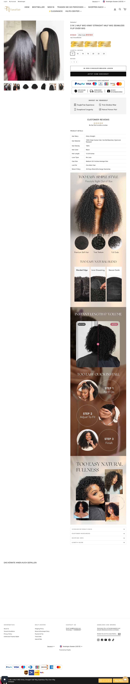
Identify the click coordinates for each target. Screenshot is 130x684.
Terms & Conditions (9, 631)
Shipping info (78, 538)
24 (104, 53)
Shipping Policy (39, 628)
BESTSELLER (38, 7)
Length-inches (76, 50)
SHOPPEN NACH (96, 7)
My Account (12, 1)
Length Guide (77, 542)
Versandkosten (77, 37)
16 (83, 53)
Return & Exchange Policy (42, 631)
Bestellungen (21, 1)
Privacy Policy (8, 634)
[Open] (4, 679)
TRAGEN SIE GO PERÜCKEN (70, 7)
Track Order (38, 636)
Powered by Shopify (65, 650)
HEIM (27, 7)
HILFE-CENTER (72, 11)
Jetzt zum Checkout (98, 74)
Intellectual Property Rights (11, 636)
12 (72, 53)
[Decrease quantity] (107, 681)
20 (93, 53)
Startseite (73, 22)
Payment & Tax (39, 634)
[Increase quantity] (110, 681)
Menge (73, 58)
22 (98, 53)
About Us (6, 628)
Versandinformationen (82, 529)
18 (88, 53)
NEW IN (50, 7)
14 (78, 53)
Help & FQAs (38, 639)
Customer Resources (81, 533)
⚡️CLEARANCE (56, 11)
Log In (5, 1)
